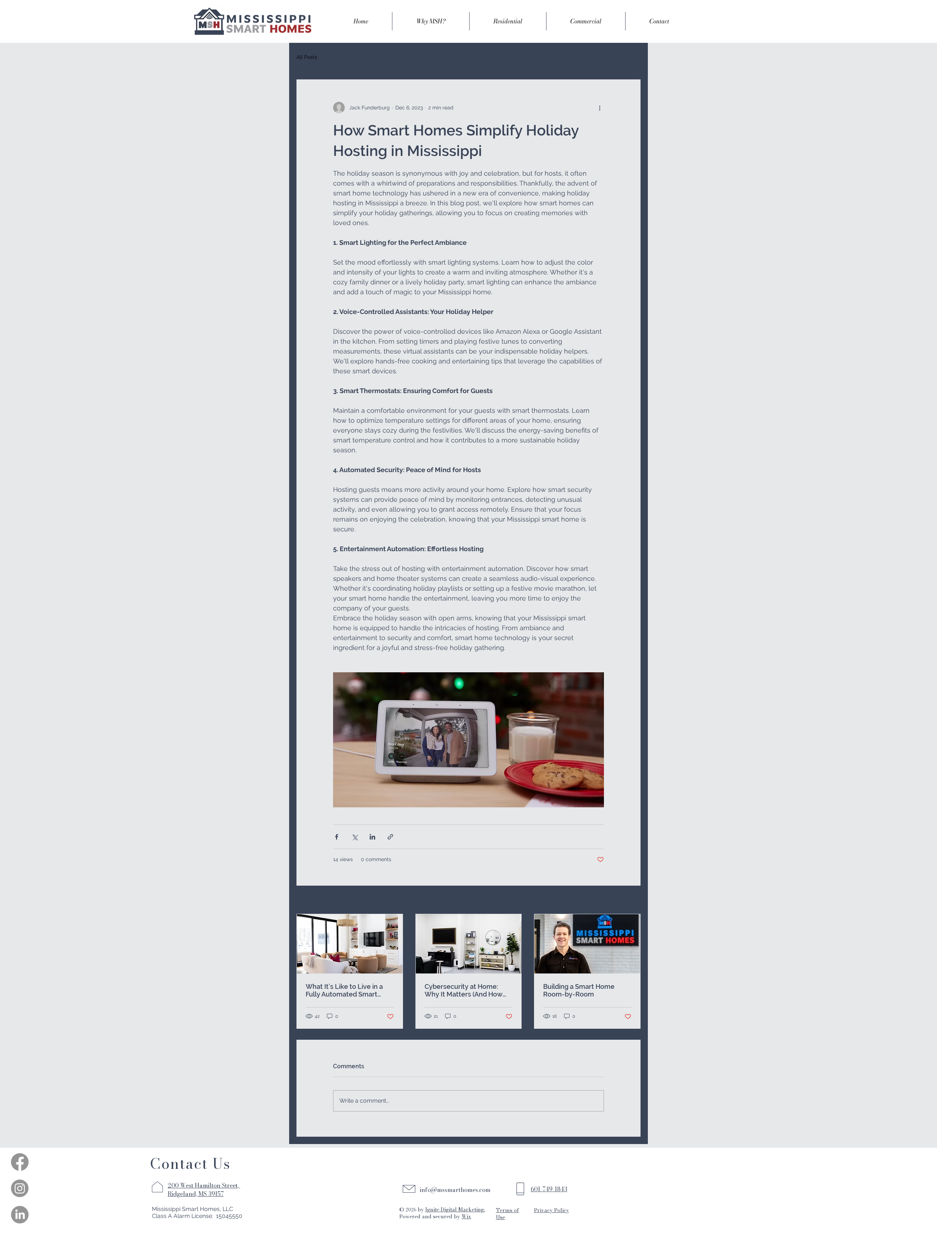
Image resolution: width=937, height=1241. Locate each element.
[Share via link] (390, 836)
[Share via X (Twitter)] (354, 836)
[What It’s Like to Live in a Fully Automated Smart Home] (350, 943)
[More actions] (599, 107)
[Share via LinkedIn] (372, 836)
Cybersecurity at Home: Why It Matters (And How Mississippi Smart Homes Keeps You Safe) (464, 990)
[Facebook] (20, 1162)
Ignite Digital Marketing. (455, 1210)
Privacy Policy (551, 1210)
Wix (466, 1216)
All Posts (306, 57)
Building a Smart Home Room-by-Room (579, 990)
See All (632, 900)
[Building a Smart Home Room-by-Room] (587, 943)
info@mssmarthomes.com (455, 1189)
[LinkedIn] (20, 1214)
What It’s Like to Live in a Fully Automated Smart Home (344, 990)
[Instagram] (20, 1188)
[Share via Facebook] (336, 836)
